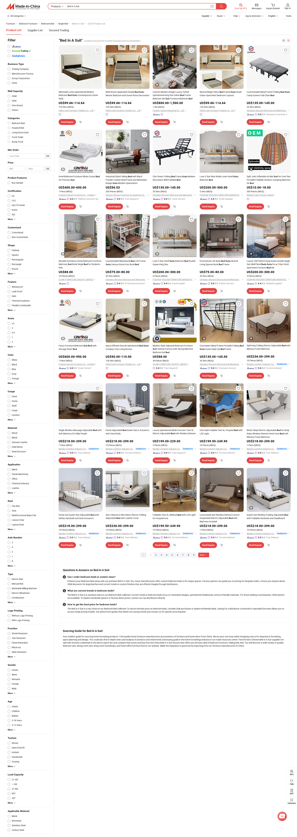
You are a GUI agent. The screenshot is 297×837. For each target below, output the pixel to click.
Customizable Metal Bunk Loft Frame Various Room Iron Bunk (126, 262)
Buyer (220, 15)
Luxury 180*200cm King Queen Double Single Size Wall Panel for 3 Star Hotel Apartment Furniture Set (268, 264)
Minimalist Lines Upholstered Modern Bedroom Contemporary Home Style (78, 95)
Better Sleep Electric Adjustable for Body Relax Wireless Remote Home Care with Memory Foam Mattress (268, 433)
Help (235, 15)
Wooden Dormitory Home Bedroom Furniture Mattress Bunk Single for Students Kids (80, 264)
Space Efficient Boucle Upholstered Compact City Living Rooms (127, 347)
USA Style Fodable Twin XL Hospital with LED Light (221, 432)
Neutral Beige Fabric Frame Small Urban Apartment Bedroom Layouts (220, 93)
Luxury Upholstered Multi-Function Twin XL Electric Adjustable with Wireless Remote (174, 432)
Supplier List (35, 30)
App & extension (253, 15)
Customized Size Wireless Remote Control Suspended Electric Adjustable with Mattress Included (219, 518)
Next (202, 554)
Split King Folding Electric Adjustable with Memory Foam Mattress (268, 347)
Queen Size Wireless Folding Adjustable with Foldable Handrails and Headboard (267, 516)
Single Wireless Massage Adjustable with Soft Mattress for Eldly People (80, 432)
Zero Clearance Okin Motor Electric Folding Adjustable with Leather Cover (126, 516)
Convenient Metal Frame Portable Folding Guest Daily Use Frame (222, 347)
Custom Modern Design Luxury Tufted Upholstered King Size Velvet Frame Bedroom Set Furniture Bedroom (172, 95)
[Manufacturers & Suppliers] (23, 6)
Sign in (287, 8)
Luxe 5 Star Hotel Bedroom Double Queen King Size (174, 262)
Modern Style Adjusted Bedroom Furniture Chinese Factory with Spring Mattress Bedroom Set (173, 349)
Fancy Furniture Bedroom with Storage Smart (78, 347)
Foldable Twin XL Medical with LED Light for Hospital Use (174, 516)
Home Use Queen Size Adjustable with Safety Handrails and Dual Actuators (79, 516)
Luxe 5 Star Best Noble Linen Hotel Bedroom (219, 178)
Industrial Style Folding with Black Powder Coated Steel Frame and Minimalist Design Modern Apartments (126, 180)
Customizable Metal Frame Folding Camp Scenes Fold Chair (268, 93)
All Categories (17, 15)
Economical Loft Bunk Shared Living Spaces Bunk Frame (219, 262)
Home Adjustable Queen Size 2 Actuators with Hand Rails (127, 432)
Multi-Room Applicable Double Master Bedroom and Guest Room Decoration (127, 93)
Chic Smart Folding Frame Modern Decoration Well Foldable (174, 178)
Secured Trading (59, 30)
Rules (288, 15)
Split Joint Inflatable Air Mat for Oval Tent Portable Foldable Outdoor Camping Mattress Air (269, 180)
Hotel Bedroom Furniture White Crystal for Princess (79, 178)
